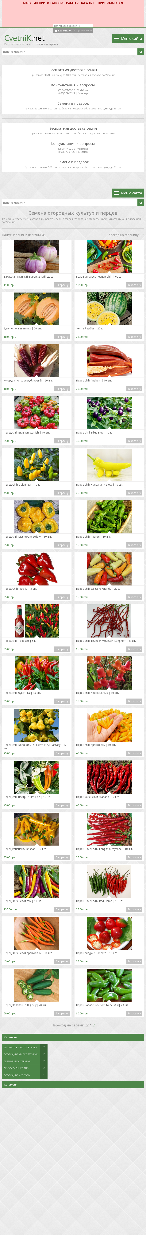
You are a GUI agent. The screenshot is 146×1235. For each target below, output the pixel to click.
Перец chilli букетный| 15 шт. (22, 693)
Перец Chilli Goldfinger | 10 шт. (23, 484)
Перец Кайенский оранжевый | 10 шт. (28, 953)
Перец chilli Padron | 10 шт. (93, 536)
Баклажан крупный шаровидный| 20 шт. (29, 276)
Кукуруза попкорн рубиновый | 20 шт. (28, 380)
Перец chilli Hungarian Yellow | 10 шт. (99, 484)
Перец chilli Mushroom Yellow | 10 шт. (28, 536)
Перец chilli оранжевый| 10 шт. (96, 745)
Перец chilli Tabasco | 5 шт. (21, 640)
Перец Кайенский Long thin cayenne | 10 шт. (104, 849)
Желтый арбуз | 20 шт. (90, 328)
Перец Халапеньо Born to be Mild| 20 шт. (102, 1005)
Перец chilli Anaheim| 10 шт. (94, 380)
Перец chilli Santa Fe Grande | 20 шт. (99, 588)
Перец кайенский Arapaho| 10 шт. (97, 797)
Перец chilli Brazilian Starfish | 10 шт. (27, 432)
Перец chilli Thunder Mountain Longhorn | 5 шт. (106, 640)
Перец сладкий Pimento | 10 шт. (96, 953)
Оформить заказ (82, 30)
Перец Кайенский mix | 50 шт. (23, 901)
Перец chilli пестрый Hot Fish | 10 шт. (27, 797)
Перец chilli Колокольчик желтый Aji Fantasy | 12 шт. (35, 746)
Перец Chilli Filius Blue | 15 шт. (95, 432)
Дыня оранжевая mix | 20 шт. (23, 328)
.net (24, 38)
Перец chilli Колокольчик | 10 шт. (97, 693)
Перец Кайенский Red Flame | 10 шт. (99, 901)
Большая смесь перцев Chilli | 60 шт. (99, 276)
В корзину (62, 285)
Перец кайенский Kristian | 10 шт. (25, 849)
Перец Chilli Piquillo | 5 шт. (20, 588)
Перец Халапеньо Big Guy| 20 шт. (25, 1005)
